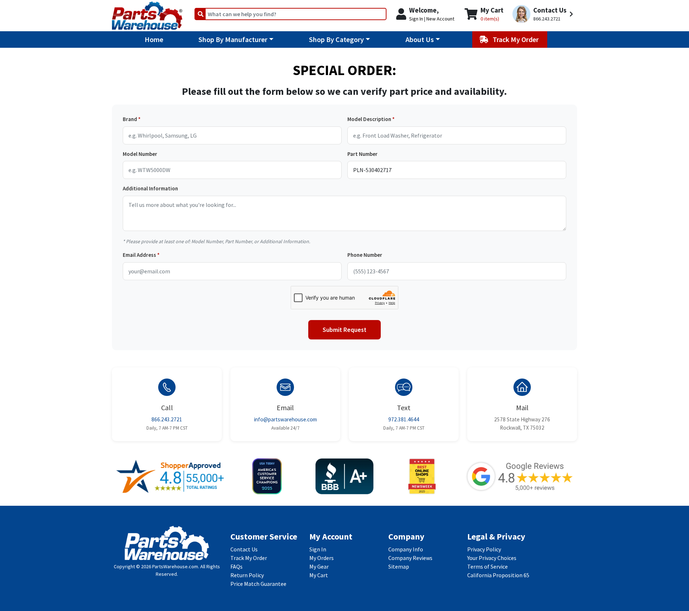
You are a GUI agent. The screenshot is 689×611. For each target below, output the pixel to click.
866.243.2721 (166, 419)
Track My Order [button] (516, 39)
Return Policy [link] (247, 575)
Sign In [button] (416, 18)
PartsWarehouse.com (175, 566)
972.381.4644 (403, 419)
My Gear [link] (319, 566)
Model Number (140, 154)
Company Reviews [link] (410, 557)
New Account (440, 18)
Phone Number (364, 254)
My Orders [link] (321, 557)
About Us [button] (420, 39)
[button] (544, 14)
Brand (130, 119)
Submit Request (344, 330)
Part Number (362, 154)
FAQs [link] (236, 566)
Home (154, 39)
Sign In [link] (317, 549)
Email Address (139, 254)
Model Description (369, 119)
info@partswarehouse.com (285, 419)
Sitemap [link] (398, 566)
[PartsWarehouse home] (147, 13)
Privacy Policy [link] (484, 549)
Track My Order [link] (248, 557)
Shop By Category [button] (336, 39)
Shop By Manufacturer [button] (232, 39)
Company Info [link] (405, 549)
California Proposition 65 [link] (498, 575)
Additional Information (150, 188)
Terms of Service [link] (487, 566)
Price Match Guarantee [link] (258, 583)
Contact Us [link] (244, 549)
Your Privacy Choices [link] (491, 557)
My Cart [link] (318, 575)
